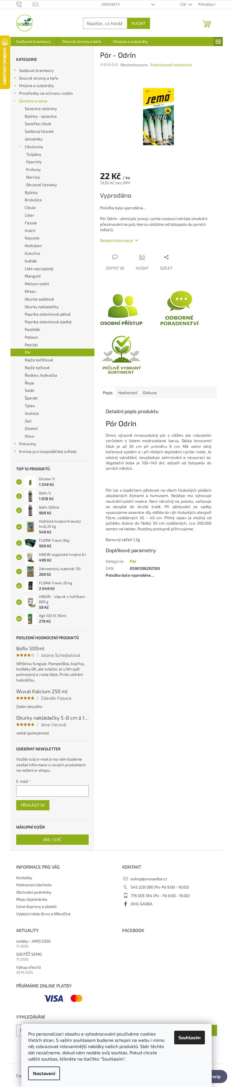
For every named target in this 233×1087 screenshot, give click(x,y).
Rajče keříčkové (39, 359)
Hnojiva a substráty (36, 85)
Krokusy (33, 169)
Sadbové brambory (36, 70)
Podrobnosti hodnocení (171, 64)
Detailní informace (116, 240)
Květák (31, 260)
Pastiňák (32, 329)
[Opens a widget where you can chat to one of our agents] (211, 1077)
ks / (52, 839)
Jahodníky (33, 138)
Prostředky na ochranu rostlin (46, 93)
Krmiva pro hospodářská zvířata (47, 451)
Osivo (29, 436)
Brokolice (33, 199)
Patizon (31, 337)
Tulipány (33, 154)
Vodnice (32, 413)
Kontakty (111, 4)
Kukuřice (32, 253)
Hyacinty (33, 161)
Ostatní (31, 428)
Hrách (30, 230)
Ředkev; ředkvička (41, 375)
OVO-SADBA (142, 903)
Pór (28, 352)
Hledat (138, 23)
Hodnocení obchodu (34, 884)
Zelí (28, 421)
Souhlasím (189, 1037)
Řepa (29, 382)
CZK (183, 4)
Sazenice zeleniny (41, 108)
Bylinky (31, 192)
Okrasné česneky (41, 184)
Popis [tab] (108, 392)
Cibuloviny (34, 146)
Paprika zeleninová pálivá (47, 314)
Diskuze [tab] (150, 392)
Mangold (33, 276)
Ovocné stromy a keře (38, 78)
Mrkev (30, 291)
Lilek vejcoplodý (39, 268)
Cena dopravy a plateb (36, 906)
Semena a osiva (33, 100)
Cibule (30, 207)
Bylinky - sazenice (41, 116)
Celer (29, 215)
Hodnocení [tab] (127, 392)
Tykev (30, 405)
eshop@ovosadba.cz (149, 878)
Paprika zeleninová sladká (48, 321)
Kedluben (33, 245)
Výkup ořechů (28, 967)
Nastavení (44, 1073)
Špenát (31, 398)
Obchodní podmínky (33, 892)
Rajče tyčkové (37, 367)
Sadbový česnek (39, 131)
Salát (29, 390)
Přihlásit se (33, 805)
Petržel (31, 344)
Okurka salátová (39, 299)
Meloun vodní (37, 283)
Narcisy (33, 177)
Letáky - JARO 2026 (33, 941)
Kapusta (32, 237)
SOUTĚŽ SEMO (29, 954)
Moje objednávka (31, 899)
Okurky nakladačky (42, 306)
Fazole (31, 222)
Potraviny (27, 443)
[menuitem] (33, 41)
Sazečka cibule (38, 123)
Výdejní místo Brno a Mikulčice (43, 913)
